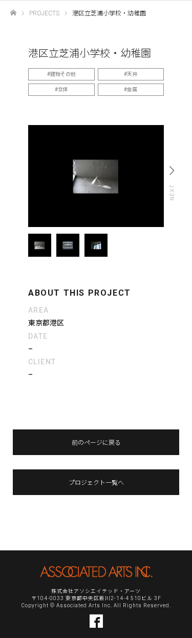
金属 (132, 89)
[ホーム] (13, 13)
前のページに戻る (96, 442)
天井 (132, 74)
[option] (96, 176)
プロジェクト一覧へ (96, 482)
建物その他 (63, 74)
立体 (63, 89)
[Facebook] (96, 621)
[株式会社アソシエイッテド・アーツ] (96, 572)
